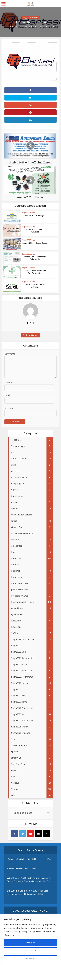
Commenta (22, 26)
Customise (30, 950)
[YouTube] (30, 833)
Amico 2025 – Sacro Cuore (35, 243)
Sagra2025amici (30, 17)
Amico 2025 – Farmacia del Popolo (35, 258)
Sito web (8, 408)
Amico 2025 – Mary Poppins (35, 285)
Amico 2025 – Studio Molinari (34, 230)
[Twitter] (22, 833)
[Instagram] (46, 833)
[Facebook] (14, 833)
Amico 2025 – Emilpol (35, 215)
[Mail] (38, 833)
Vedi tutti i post (30, 335)
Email (7, 395)
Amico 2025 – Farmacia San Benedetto (35, 271)
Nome (8, 382)
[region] (30, 939)
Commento (9, 353)
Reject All (30, 958)
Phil (34, 26)
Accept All (30, 942)
